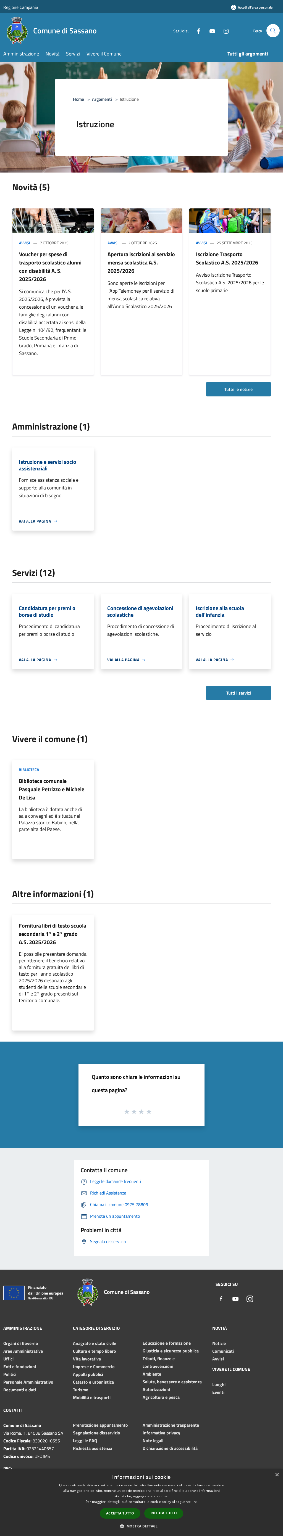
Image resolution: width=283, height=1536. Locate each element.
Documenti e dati (19, 1389)
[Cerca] (273, 30)
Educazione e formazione (167, 1343)
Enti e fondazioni (19, 1366)
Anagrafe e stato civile (94, 1343)
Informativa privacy (161, 1432)
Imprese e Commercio (94, 1366)
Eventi (218, 1392)
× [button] (277, 1475)
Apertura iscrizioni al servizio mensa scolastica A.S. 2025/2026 (141, 262)
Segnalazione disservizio (96, 1432)
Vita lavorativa (87, 1358)
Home (78, 99)
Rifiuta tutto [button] (164, 1513)
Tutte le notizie (238, 389)
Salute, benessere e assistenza (172, 1381)
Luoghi (219, 1384)
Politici (9, 1374)
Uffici (8, 1358)
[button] (141, 1526)
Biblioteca (29, 769)
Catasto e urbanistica (93, 1382)
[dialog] (141, 1502)
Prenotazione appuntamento (100, 1425)
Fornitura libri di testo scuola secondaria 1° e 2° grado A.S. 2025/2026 (52, 933)
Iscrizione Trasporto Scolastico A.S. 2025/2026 (227, 258)
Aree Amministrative (23, 1351)
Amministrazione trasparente (171, 1425)
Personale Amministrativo (28, 1382)
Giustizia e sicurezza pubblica (171, 1350)
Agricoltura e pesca (161, 1397)
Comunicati (223, 1351)
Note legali (153, 1440)
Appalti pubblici (88, 1374)
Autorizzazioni (156, 1389)
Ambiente (152, 1374)
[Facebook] (196, 30)
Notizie (219, 1343)
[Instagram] (223, 30)
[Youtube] (210, 30)
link (194, 1501)
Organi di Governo (20, 1343)
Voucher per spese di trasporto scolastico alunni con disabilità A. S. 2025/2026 (50, 266)
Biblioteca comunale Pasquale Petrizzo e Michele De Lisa (51, 789)
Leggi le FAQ (85, 1440)
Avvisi (24, 243)
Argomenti (102, 99)
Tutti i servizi (238, 693)
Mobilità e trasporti (92, 1397)
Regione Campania (20, 7)
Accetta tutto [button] (120, 1513)
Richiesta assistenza (92, 1448)
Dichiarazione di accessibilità (170, 1448)
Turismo (80, 1389)
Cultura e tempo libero (94, 1351)
